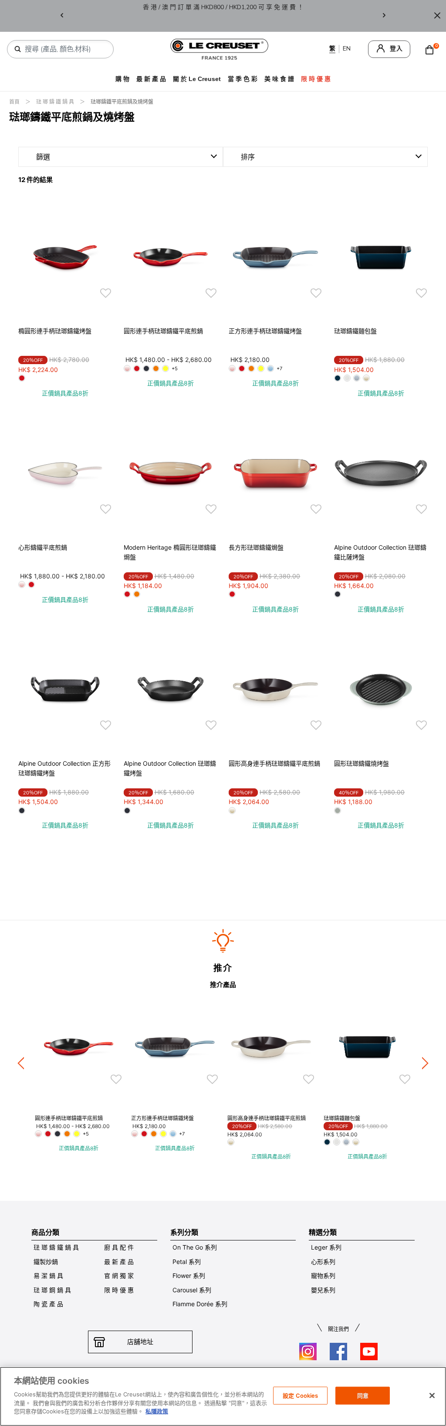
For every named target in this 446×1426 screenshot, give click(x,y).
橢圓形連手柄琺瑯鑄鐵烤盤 (54, 331)
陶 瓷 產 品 (48, 1304)
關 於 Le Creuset (197, 78)
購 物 (122, 78)
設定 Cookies (300, 1395)
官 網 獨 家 (119, 1275)
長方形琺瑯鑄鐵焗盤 (256, 547)
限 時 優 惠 (119, 1290)
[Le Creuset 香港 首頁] (219, 48)
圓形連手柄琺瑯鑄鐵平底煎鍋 (163, 331)
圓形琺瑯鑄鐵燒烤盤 (361, 763)
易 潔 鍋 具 (48, 1275)
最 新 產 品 (151, 78)
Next (384, 16)
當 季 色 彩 (242, 78)
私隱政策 (156, 1411)
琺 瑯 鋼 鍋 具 (52, 1290)
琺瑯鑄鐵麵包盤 (355, 331)
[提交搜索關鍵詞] (17, 49)
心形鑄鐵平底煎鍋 (42, 547)
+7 (279, 368)
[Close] (437, 16)
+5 (175, 368)
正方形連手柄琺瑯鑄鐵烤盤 (265, 331)
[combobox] (63, 49)
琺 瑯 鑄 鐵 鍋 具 (55, 102)
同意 (362, 1395)
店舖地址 (140, 1342)
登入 (396, 48)
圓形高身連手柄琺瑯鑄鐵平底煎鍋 (274, 763)
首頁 (15, 102)
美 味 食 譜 (279, 78)
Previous (61, 16)
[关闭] (432, 1395)
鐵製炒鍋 (46, 1261)
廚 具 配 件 (119, 1247)
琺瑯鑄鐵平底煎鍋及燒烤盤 (122, 102)
